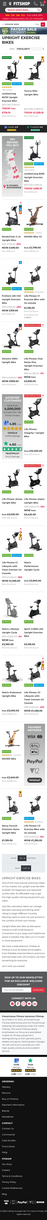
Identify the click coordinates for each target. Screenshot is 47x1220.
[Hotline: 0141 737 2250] (36, 4)
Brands (5, 1111)
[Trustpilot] (30, 1060)
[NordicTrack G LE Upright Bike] (12, 216)
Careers (6, 1170)
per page (31, 858)
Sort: (12, 49)
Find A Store (8, 1146)
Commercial (8, 1134)
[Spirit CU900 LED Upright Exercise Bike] (34, 608)
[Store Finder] (10, 4)
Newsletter (8, 1117)
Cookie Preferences (12, 1188)
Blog (4, 1194)
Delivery (6, 1087)
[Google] (16, 1060)
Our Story (7, 1164)
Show (13, 858)
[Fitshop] (21, 3)
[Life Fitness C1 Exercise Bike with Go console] (34, 275)
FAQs (4, 1152)
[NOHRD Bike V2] (34, 216)
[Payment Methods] (34, 759)
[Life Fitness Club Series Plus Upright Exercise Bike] (34, 338)
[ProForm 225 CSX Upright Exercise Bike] (12, 275)
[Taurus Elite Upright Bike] (34, 70)
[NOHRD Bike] (12, 738)
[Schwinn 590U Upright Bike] (12, 338)
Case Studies (9, 1140)
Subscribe (38, 990)
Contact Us (8, 1128)
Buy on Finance (10, 1099)
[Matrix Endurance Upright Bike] (12, 671)
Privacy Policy (9, 1182)
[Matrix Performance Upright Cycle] (34, 542)
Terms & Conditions (12, 1176)
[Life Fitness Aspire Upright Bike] (34, 478)
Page (17, 868)
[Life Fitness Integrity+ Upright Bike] (34, 408)
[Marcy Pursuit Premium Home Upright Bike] (12, 805)
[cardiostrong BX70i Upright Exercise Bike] (12, 70)
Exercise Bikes (12, 24)
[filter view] (43, 24)
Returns (6, 1093)
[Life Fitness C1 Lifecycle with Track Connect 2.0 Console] (12, 542)
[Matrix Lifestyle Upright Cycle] (12, 608)
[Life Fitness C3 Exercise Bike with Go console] (34, 805)
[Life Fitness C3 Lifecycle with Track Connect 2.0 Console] (34, 671)
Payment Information (13, 1105)
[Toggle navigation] (4, 4)
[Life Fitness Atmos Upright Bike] (12, 478)
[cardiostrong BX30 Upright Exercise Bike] (34, 150)
